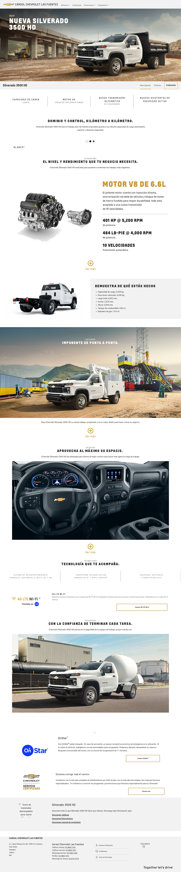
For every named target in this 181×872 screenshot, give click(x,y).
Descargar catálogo (60, 815)
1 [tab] (94, 733)
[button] (28, 76)
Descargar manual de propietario (66, 822)
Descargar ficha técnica (62, 818)
